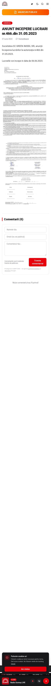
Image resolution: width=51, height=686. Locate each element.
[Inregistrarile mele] (39, 681)
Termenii (8, 271)
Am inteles (25, 669)
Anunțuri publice (27, 12)
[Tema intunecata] (37, 4)
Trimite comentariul (37, 262)
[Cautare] (42, 4)
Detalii (13, 664)
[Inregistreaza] (32, 681)
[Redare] (46, 681)
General (7, 23)
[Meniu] (47, 3)
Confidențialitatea (33, 269)
